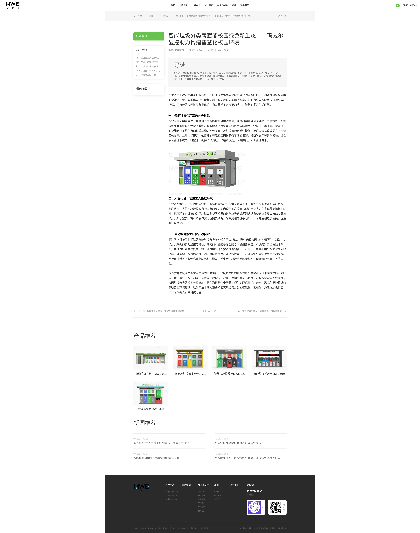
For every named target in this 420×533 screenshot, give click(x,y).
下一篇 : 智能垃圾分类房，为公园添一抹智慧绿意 (258, 311)
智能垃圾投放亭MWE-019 (269, 373)
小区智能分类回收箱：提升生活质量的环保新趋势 (160, 75)
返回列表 (282, 16)
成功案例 (209, 5)
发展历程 (201, 499)
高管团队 (201, 495)
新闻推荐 (145, 423)
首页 (173, 5)
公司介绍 (201, 492)
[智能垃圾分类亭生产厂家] (141, 487)
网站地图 (204, 528)
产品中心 (196, 5)
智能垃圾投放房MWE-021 (151, 373)
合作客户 (201, 511)
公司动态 (217, 492)
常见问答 (217, 499)
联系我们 (244, 5)
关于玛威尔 (222, 5)
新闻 (234, 5)
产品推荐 (145, 336)
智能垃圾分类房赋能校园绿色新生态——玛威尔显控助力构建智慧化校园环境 (213, 16)
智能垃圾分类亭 (172, 492)
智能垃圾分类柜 (172, 495)
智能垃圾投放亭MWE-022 (190, 373)
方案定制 (183, 5)
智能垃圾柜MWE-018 (151, 409)
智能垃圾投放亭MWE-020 (229, 373)
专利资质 (201, 503)
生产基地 (201, 507)
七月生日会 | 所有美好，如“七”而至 (153, 71)
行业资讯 (164, 16)
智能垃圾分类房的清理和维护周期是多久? (156, 66)
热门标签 (194, 528)
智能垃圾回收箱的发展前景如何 (151, 62)
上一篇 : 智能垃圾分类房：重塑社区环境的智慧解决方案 (163, 311)
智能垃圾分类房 (172, 499)
